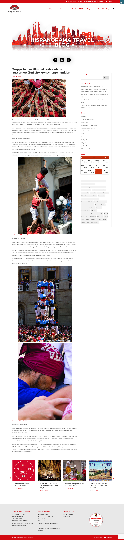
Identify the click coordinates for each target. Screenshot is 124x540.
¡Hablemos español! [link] (86, 86)
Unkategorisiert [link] (85, 148)
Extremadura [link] (84, 122)
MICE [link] (81, 9)
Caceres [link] (83, 184)
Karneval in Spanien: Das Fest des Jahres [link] (49, 485)
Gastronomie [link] (101, 195)
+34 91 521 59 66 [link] (17, 518)
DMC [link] (105, 187)
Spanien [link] (106, 216)
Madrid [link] (83, 137)
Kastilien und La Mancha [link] (88, 128)
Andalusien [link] (84, 116)
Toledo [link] (87, 219)
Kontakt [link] (101, 9)
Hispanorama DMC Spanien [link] (89, 125)
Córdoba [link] (93, 184)
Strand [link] (82, 219)
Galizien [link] (95, 195)
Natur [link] (87, 216)
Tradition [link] (99, 219)
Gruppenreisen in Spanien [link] (68, 9)
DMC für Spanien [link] (85, 192)
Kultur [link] (101, 213)
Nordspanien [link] (84, 140)
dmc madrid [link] (93, 192)
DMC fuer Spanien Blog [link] (87, 119)
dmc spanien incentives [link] (102, 192)
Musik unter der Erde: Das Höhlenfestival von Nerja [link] (23, 486)
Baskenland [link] (102, 181)
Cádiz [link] (88, 184)
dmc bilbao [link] (103, 190)
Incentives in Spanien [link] (100, 204)
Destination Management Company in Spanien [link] (91, 187)
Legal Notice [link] (15, 525)
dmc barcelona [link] (95, 190)
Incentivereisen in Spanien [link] (100, 201)
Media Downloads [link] (68, 514)
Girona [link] (82, 198)
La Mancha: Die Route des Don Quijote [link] (92, 94)
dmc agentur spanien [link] (86, 190)
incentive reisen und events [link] (87, 204)
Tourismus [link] (93, 219)
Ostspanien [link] (84, 143)
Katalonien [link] (84, 134)
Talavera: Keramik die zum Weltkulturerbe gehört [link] (73, 486)
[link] (122, 2)
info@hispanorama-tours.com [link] (20, 520)
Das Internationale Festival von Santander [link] (99, 485)
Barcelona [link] (96, 181)
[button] (114, 478)
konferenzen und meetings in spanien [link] (89, 213)
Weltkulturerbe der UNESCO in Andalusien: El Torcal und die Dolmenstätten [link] (46, 518)
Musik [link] (82, 216)
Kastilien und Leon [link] (86, 131)
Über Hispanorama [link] (52, 9)
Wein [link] (88, 222)
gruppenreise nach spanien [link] (92, 198)
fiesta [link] (90, 195)
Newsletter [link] (67, 516)
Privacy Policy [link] (23, 525)
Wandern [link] (83, 222)
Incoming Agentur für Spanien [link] (88, 207)
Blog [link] (107, 9)
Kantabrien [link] (98, 207)
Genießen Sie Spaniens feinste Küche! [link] (91, 100)
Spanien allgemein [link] (86, 146)
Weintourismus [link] (94, 222)
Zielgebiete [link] (90, 9)
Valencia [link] (104, 219)
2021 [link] (94, 157)
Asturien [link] (90, 181)
